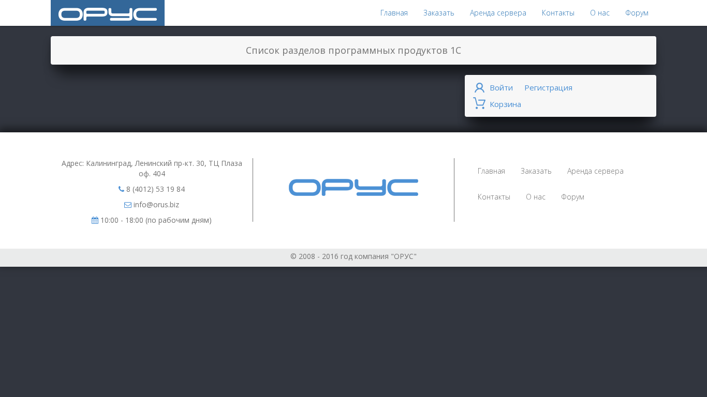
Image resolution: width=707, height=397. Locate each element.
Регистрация (548, 87)
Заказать (438, 13)
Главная (394, 13)
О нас (600, 13)
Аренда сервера (498, 13)
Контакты (558, 13)
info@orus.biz (155, 204)
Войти (501, 87)
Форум (637, 13)
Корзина (505, 104)
